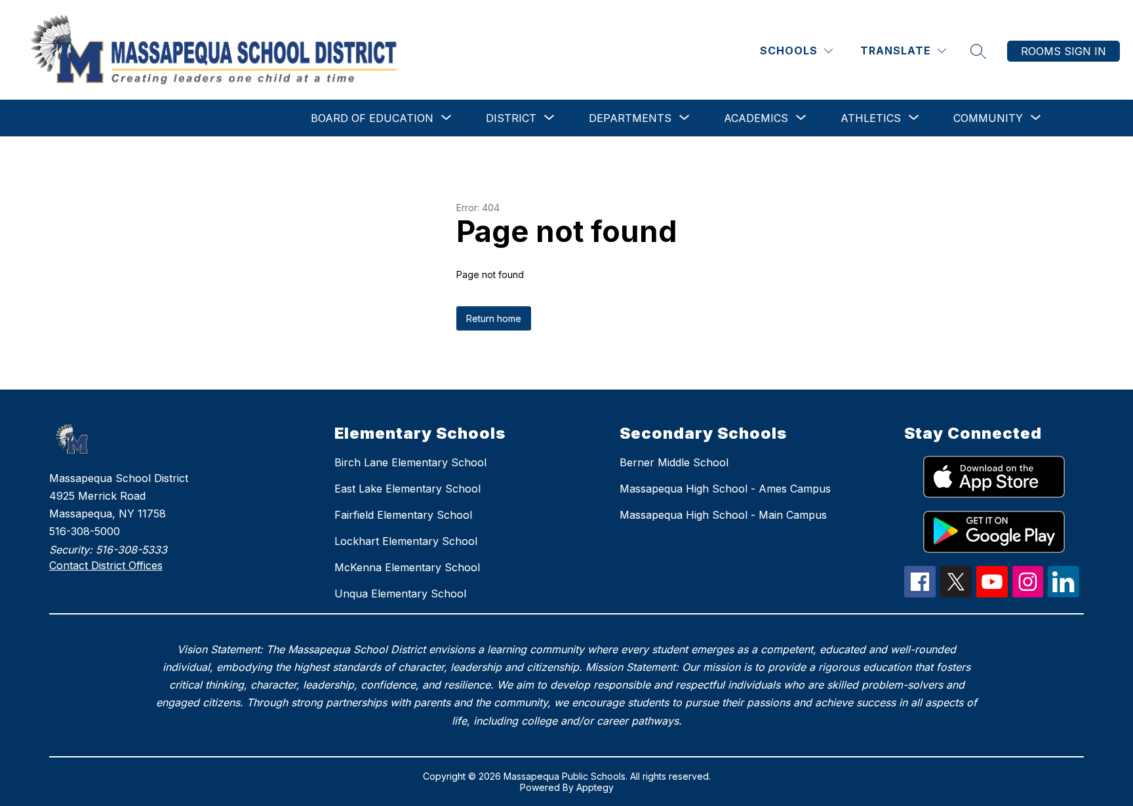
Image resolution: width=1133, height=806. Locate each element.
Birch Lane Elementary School (410, 462)
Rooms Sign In (1063, 51)
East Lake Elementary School (407, 488)
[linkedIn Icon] (1063, 593)
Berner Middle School (674, 462)
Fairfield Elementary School (403, 514)
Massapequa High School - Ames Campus (725, 488)
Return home (493, 318)
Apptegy (595, 787)
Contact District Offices (106, 565)
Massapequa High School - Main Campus (723, 514)
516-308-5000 (84, 531)
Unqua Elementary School (400, 593)
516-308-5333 (131, 549)
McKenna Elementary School (407, 567)
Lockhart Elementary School (405, 541)
